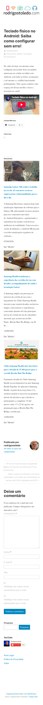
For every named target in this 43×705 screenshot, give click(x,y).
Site (6, 572)
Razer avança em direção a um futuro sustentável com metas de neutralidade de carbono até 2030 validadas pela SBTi (22, 477)
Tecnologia (27, 54)
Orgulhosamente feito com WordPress (21, 694)
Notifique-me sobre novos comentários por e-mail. (16, 588)
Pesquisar (8, 623)
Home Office (11, 54)
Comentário (10, 513)
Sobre (6, 663)
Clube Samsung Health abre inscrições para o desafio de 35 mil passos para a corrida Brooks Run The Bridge (21, 369)
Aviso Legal (9, 655)
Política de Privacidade (13, 659)
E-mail (8, 562)
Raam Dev (34, 697)
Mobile (19, 54)
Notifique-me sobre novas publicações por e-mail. (16, 601)
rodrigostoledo (12, 51)
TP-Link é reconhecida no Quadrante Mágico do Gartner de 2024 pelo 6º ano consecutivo (20, 466)
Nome (7, 552)
